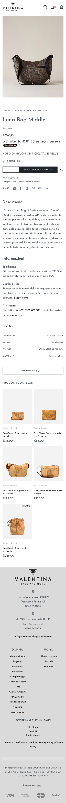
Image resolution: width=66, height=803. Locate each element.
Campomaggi (17, 676)
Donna (6, 111)
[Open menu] (29, 7)
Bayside (17, 661)
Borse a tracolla (37, 111)
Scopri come (21, 297)
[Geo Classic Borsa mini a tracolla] (17, 406)
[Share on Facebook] (20, 188)
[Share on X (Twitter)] (14, 188)
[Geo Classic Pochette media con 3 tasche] (48, 406)
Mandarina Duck (17, 702)
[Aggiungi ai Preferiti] (61, 170)
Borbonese (17, 666)
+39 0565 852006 (29, 310)
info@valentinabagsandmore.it (33, 636)
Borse (18, 111)
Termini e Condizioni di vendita (20, 742)
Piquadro (17, 707)
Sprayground (17, 712)
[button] (33, 371)
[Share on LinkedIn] (27, 188)
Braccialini (17, 671)
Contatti (17, 315)
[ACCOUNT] (61, 7)
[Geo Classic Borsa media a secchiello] (17, 521)
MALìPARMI (17, 697)
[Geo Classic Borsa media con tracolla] (48, 463)
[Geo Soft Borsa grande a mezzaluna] (17, 463)
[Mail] (39, 188)
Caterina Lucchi (17, 681)
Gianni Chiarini (17, 692)
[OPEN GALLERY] (33, 56)
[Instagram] (15, 647)
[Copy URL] (46, 188)
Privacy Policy (46, 742)
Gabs (17, 687)
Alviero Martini (10, 428)
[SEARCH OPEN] (45, 7)
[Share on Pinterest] (33, 188)
